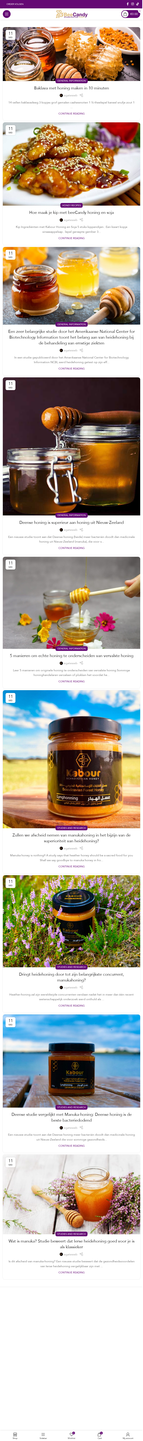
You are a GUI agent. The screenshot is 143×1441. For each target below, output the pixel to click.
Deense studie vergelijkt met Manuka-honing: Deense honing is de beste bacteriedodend (72, 1117)
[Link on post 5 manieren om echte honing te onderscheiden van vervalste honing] (71, 603)
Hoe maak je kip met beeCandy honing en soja (71, 212)
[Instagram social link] (132, 4)
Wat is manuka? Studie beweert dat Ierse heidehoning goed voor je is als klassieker (71, 1244)
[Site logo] (71, 14)
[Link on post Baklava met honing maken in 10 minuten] (71, 54)
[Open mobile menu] (6, 14)
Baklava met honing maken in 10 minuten (71, 88)
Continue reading (71, 113)
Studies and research (71, 828)
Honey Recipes (71, 205)
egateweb (70, 95)
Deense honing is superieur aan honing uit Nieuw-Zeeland (71, 522)
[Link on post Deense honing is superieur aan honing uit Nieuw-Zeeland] (71, 446)
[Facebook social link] (127, 4)
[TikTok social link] (137, 4)
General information (71, 80)
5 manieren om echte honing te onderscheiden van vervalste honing (71, 655)
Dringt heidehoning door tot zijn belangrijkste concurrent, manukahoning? (71, 977)
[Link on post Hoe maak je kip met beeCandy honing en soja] (71, 164)
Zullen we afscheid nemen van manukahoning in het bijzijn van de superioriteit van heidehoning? (71, 838)
